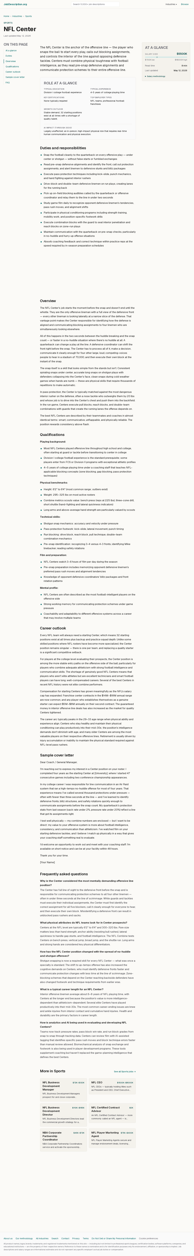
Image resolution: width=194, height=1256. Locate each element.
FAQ (8, 82)
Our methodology (24, 1238)
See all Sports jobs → (125, 1071)
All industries (42, 1238)
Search (55, 1238)
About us (8, 1238)
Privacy (76, 1238)
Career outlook (13, 71)
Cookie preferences (148, 1238)
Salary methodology (156, 76)
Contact (65, 1238)
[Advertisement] (88, 271)
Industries (171, 4)
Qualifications (12, 66)
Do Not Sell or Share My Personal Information (114, 1238)
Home (6, 16)
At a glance (11, 50)
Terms (86, 1238)
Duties (9, 55)
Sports (28, 16)
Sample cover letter (15, 77)
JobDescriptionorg (15, 4)
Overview (11, 61)
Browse (185, 4)
